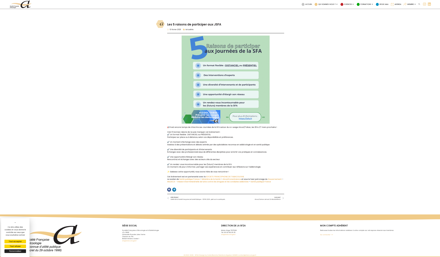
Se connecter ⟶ (326, 235)
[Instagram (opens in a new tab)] (424, 4)
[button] (169, 190)
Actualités (190, 29)
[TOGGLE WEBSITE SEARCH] (419, 4)
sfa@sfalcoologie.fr (129, 241)
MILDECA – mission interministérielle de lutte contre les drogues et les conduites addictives (208, 181)
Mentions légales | (226, 255)
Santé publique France (189, 179)
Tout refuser (15, 246)
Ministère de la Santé (211, 179)
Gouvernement (275, 179)
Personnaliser (15, 251)
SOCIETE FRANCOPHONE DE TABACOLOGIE (225, 176)
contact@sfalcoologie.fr (247, 255)
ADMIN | (235, 255)
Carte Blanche (212, 255)
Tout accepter (15, 241)
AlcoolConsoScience (232, 179)
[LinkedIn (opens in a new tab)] (429, 4)
